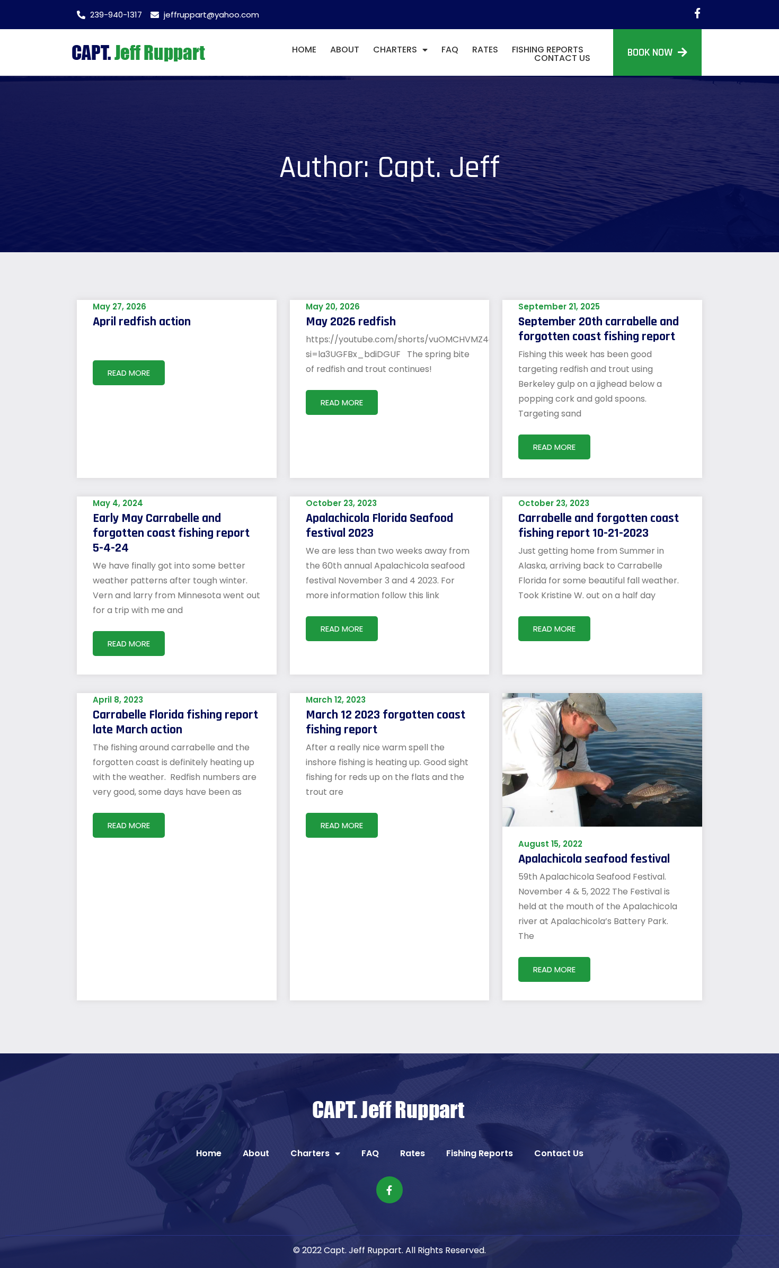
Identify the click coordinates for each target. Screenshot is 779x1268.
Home (304, 50)
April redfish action (142, 322)
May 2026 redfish (351, 322)
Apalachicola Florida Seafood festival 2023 (379, 525)
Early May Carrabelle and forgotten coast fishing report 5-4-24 (171, 533)
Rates (485, 50)
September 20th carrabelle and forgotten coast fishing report (598, 329)
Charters (395, 50)
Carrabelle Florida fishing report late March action (175, 722)
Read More (129, 372)
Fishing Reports (547, 50)
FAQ (449, 50)
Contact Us (562, 58)
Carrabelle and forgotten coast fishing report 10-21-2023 (598, 525)
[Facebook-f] (697, 13)
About (344, 50)
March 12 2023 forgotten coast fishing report (385, 722)
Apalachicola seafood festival (594, 859)
